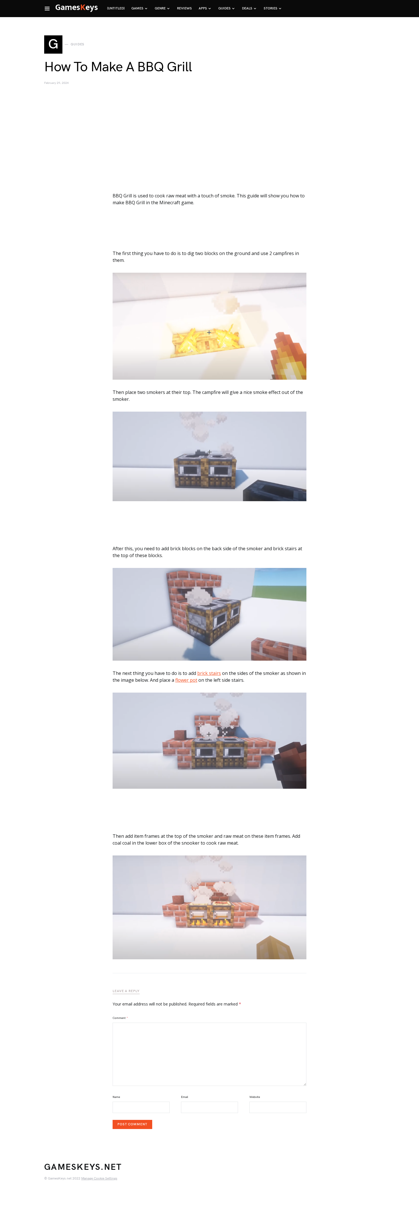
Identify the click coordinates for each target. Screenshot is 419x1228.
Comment (120, 1018)
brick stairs (209, 673)
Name (116, 1097)
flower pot (186, 680)
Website (254, 1097)
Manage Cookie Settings (99, 1178)
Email (184, 1097)
